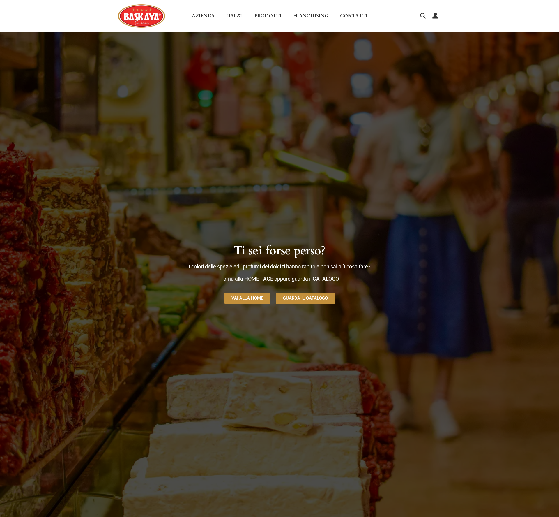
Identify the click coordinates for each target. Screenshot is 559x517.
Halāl (234, 16)
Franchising (310, 16)
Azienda (203, 16)
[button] (423, 16)
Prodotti (268, 16)
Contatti (353, 16)
